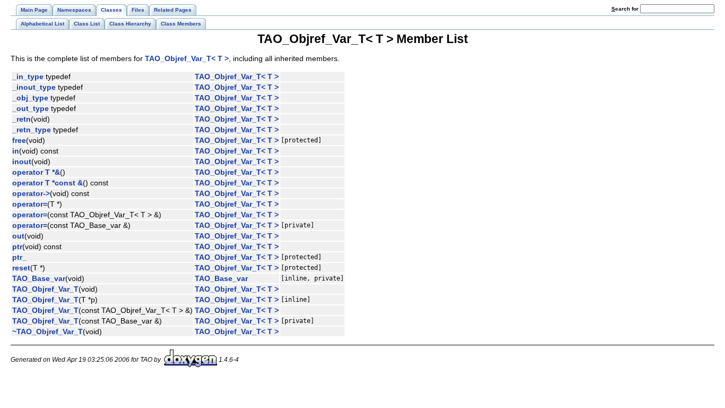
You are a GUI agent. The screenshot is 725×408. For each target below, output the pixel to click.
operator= (29, 204)
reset (21, 268)
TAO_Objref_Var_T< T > (187, 58)
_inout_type (34, 87)
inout (21, 161)
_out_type (30, 108)
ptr (17, 246)
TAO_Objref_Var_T (45, 289)
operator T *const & (47, 182)
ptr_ (19, 257)
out (18, 236)
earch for (625, 9)
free (19, 140)
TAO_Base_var (38, 278)
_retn (21, 119)
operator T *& (36, 172)
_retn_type (31, 129)
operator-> (31, 193)
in (15, 151)
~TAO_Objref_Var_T (47, 331)
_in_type (28, 76)
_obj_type (30, 98)
